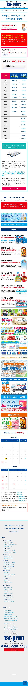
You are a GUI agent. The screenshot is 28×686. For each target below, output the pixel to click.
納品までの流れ (15, 528)
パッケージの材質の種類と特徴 (10, 620)
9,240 (14, 87)
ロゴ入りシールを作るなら (9, 625)
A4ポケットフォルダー (8, 597)
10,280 (14, 97)
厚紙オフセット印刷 (8, 593)
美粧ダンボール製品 (8, 589)
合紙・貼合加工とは (8, 587)
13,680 (14, 101)
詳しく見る (13, 188)
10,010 (14, 94)
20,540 (14, 108)
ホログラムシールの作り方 (9, 631)
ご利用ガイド (11, 525)
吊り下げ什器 (7, 572)
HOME (2, 10)
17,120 (14, 104)
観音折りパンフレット (8, 558)
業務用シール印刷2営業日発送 (10, 544)
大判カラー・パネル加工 (9, 601)
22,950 (14, 111)
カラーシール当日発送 (8, 542)
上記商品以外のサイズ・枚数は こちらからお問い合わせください (14, 206)
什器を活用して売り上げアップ (10, 616)
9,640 (14, 90)
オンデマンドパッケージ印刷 (10, 552)
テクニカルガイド (20, 525)
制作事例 (6, 591)
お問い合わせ (14, 650)
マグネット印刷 (7, 576)
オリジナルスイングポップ (9, 574)
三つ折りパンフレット (8, 556)
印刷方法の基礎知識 (8, 614)
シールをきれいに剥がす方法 (10, 629)
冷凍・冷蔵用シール (8, 546)
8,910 (14, 84)
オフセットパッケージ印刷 (9, 550)
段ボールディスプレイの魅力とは (11, 627)
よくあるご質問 (7, 528)
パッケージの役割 (7, 610)
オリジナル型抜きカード (9, 564)
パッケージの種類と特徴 (9, 612)
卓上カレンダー (7, 568)
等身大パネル (7, 580)
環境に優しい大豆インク (9, 623)
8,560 (14, 80)
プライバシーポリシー (14, 531)
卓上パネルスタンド (8, 582)
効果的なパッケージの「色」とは (11, 618)
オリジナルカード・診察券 (9, 562)
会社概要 (22, 528)
